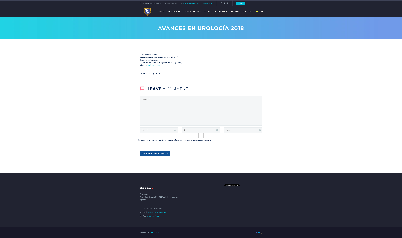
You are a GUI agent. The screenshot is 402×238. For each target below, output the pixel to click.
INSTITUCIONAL (174, 12)
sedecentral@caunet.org (191, 3)
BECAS (207, 12)
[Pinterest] (150, 73)
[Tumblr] (153, 73)
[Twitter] (144, 73)
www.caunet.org (208, 3)
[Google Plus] (147, 73)
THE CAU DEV (154, 232)
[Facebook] (141, 73)
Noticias (235, 12)
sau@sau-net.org (153, 65)
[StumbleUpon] (159, 73)
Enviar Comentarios (155, 153)
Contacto (247, 12)
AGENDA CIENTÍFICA (193, 12)
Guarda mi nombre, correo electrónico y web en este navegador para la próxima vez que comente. (174, 140)
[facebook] (221, 3)
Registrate (240, 3)
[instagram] (227, 3)
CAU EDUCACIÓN (220, 12)
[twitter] (224, 3)
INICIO (161, 12)
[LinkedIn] (156, 73)
